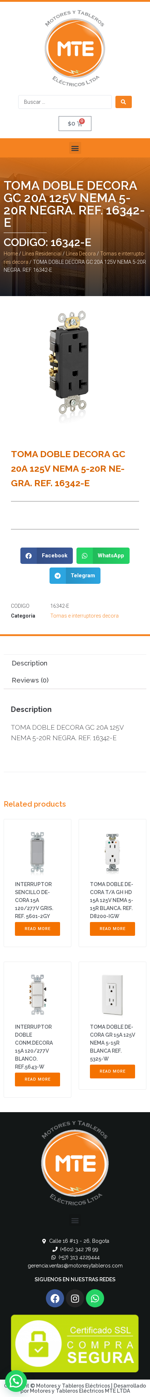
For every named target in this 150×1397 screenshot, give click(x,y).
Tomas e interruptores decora (84, 616)
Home (11, 254)
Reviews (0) (30, 680)
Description (29, 663)
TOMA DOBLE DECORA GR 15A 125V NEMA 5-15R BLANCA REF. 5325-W (112, 1043)
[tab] (75, 663)
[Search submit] (123, 102)
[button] (75, 148)
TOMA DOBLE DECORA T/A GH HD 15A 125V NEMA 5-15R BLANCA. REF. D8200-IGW (111, 900)
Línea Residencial (42, 254)
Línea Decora (81, 254)
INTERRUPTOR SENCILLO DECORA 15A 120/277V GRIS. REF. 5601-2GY (34, 900)
